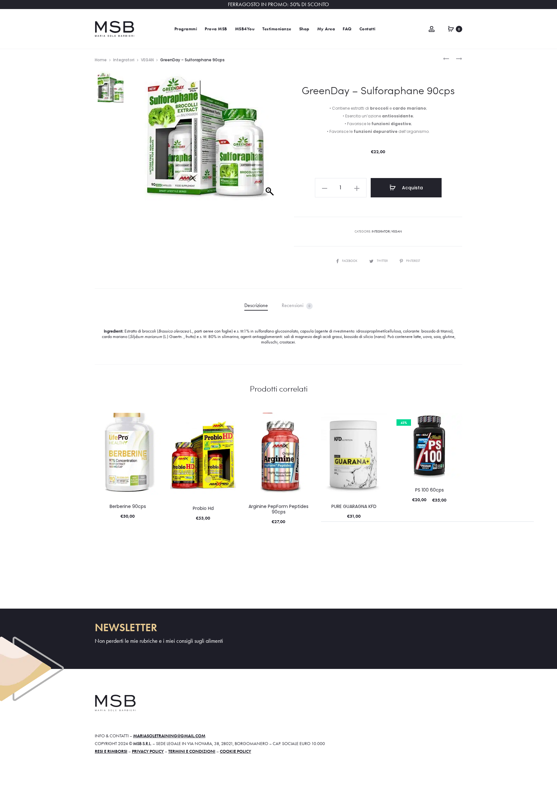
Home (101, 60)
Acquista (412, 187)
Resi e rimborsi (111, 751)
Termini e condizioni (191, 751)
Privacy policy (148, 751)
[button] (324, 187)
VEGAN (147, 60)
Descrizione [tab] (256, 305)
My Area (326, 29)
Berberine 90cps (128, 506)
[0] (451, 28)
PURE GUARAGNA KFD (353, 506)
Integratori (123, 60)
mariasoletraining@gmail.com (169, 736)
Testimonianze (276, 29)
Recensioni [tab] (296, 305)
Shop (304, 29)
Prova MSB (216, 29)
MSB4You (245, 29)
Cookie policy (235, 751)
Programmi (185, 29)
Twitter (382, 261)
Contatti (367, 29)
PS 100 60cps (429, 490)
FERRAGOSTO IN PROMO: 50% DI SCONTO (278, 4)
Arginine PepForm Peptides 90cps (278, 509)
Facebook (350, 261)
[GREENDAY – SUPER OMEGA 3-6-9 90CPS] (446, 58)
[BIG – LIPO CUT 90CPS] (455, 58)
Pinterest (413, 261)
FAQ (347, 29)
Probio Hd (203, 508)
